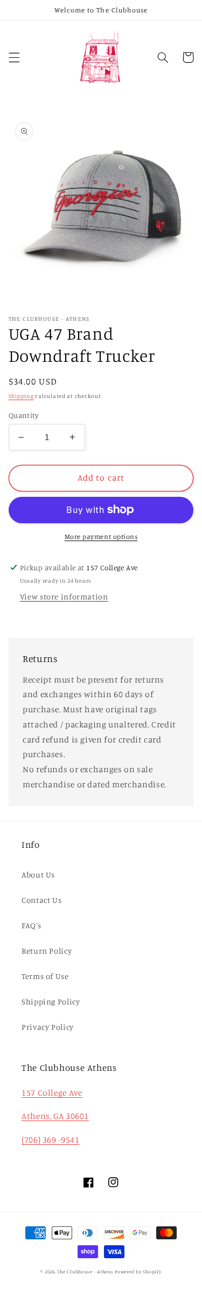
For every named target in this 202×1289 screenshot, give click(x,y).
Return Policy (47, 950)
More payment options (101, 536)
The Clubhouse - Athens (85, 1271)
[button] (14, 57)
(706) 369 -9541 (50, 1140)
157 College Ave (52, 1093)
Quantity (23, 415)
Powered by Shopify (138, 1271)
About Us (38, 874)
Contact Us (41, 900)
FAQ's (31, 925)
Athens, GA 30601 (55, 1116)
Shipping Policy (51, 1001)
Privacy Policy (48, 1026)
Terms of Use (45, 976)
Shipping (21, 396)
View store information (64, 596)
